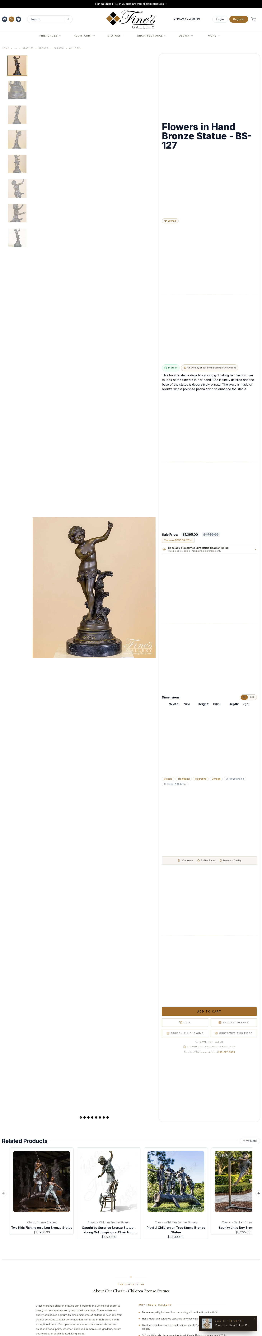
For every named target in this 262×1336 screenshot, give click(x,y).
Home (5, 48)
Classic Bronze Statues (41, 1222)
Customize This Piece (236, 1033)
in (244, 697)
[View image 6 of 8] (17, 188)
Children (75, 48)
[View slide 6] (99, 1117)
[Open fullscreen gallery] (94, 587)
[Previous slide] (39, 587)
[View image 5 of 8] (17, 164)
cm (252, 697)
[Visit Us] (19, 19)
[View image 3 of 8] (17, 115)
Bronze (43, 48)
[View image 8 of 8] (17, 238)
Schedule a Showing (187, 1033)
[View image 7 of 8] (17, 213)
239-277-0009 (226, 1052)
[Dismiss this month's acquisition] (254, 1318)
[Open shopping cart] (253, 19)
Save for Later (211, 1042)
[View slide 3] (88, 1117)
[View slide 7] (103, 1117)
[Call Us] (12, 19)
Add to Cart (209, 1011)
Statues (28, 48)
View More (250, 1140)
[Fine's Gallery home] (130, 19)
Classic (59, 48)
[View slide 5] (96, 1117)
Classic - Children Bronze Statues (109, 1222)
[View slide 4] (92, 1117)
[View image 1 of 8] (17, 65)
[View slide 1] (80, 1117)
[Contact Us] (5, 19)
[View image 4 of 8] (17, 139)
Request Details (236, 1022)
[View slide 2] (84, 1117)
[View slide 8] (107, 1117)
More (212, 35)
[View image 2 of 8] (17, 90)
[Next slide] (149, 587)
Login (220, 19)
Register (238, 19)
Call (187, 1022)
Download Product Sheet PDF (211, 1046)
